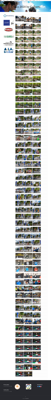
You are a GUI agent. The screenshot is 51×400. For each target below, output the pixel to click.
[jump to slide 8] (10, 31)
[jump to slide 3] (7, 52)
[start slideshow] (4, 31)
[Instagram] (40, 386)
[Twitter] (39, 386)
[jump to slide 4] (7, 31)
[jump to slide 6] (9, 38)
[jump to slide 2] (6, 31)
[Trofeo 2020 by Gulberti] (36, 22)
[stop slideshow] (12, 31)
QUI (11, 386)
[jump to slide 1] (5, 31)
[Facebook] (37, 386)
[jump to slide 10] (11, 31)
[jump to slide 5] (8, 31)
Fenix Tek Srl (27, 398)
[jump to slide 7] (9, 31)
